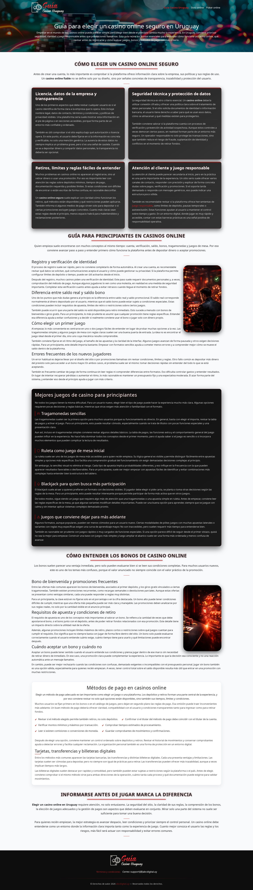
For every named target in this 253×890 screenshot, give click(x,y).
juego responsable (142, 205)
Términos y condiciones (108, 871)
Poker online (213, 7)
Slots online (197, 7)
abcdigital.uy (122, 883)
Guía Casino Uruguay (176, 7)
